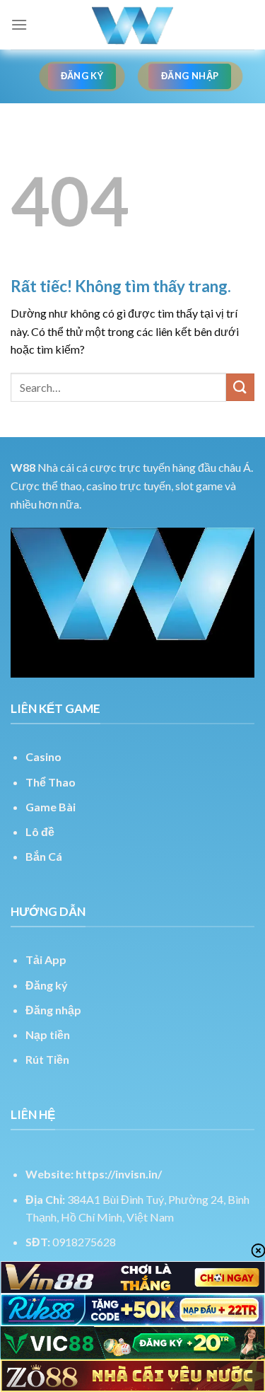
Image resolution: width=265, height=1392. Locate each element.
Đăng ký (46, 985)
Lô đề (39, 831)
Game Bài (50, 806)
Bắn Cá (43, 856)
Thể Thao (50, 782)
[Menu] (19, 24)
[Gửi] (240, 387)
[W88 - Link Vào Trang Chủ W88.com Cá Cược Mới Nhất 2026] (133, 25)
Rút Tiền (47, 1059)
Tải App (45, 959)
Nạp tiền (47, 1034)
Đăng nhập (53, 1009)
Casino (43, 756)
